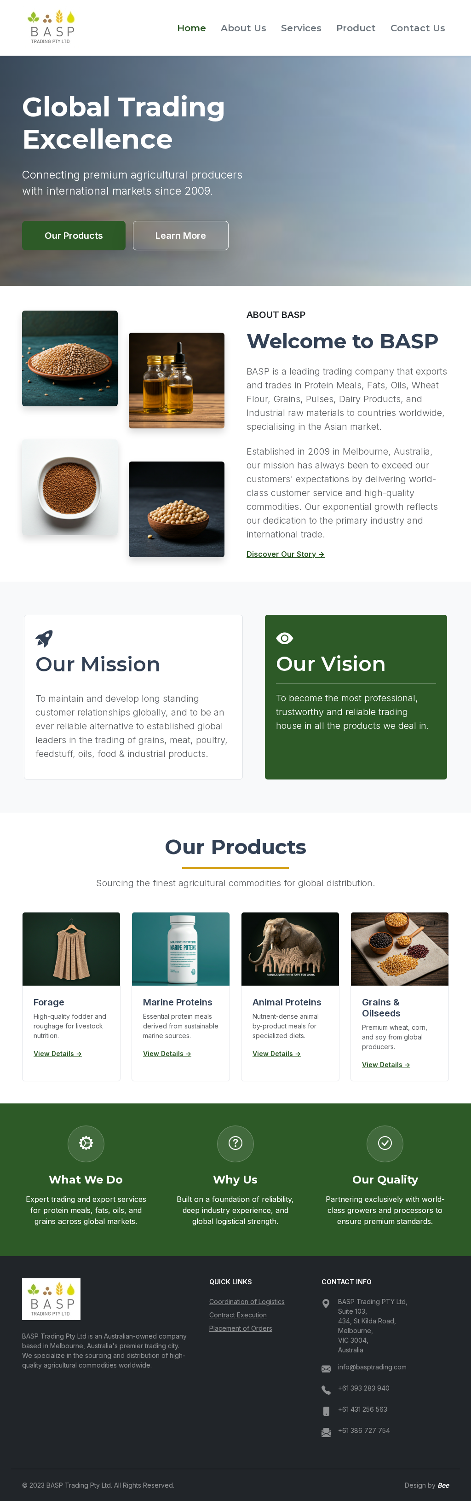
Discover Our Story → (286, 554)
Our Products (74, 235)
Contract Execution (238, 1315)
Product (356, 28)
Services (301, 28)
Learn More (180, 235)
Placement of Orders (240, 1328)
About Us (243, 28)
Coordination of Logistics (247, 1301)
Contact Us (418, 28)
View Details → (58, 1053)
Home (191, 28)
